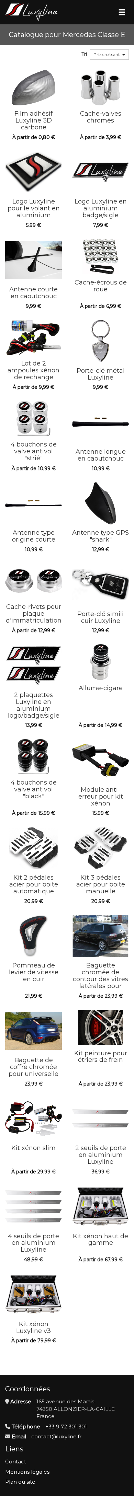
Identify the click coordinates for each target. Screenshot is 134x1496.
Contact (15, 1461)
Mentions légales (27, 1472)
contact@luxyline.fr (56, 1436)
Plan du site (20, 1481)
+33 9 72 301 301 (66, 1426)
